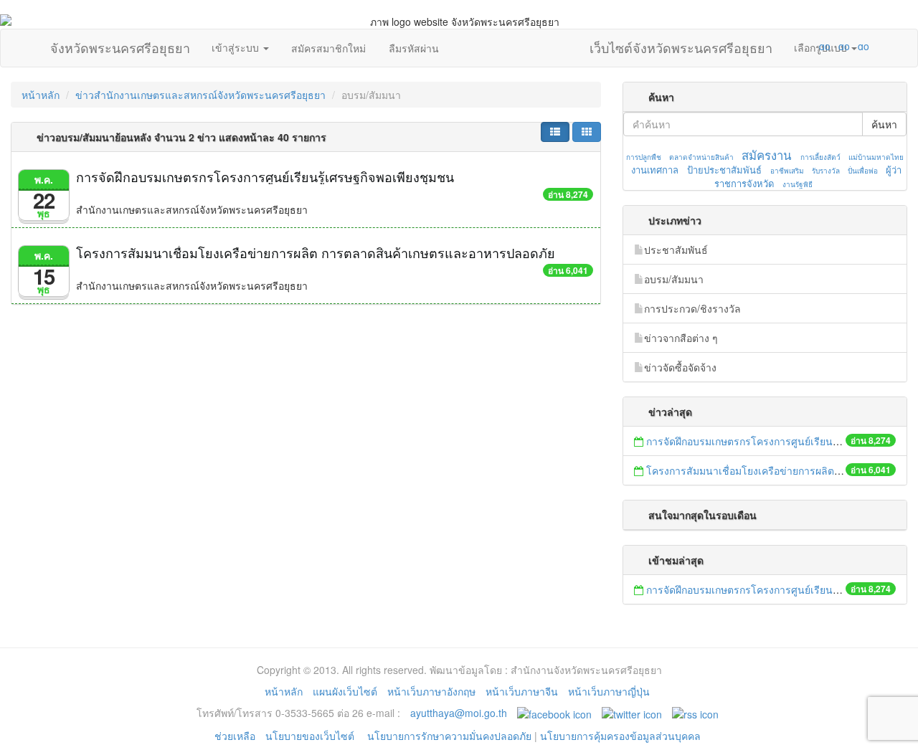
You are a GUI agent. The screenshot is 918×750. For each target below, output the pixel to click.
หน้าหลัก (41, 94)
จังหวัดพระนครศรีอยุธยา (120, 44)
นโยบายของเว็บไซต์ (311, 735)
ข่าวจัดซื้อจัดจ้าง (680, 367)
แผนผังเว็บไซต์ (345, 691)
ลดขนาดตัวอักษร (782, 45)
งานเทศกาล (654, 169)
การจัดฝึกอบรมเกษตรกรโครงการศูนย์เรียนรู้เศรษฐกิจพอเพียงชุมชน (265, 176)
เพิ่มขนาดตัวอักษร (811, 45)
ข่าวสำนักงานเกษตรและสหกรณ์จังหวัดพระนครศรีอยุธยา (200, 94)
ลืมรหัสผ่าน (414, 48)
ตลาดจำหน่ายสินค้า (701, 157)
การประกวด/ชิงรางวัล (692, 308)
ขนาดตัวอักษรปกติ (796, 45)
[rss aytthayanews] (695, 713)
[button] (555, 132)
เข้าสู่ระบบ (237, 47)
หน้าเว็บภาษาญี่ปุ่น (609, 691)
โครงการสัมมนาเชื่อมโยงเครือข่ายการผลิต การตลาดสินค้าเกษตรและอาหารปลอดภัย (315, 252)
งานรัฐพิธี (797, 184)
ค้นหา (884, 124)
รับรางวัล (826, 171)
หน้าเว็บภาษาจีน (522, 691)
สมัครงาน (766, 154)
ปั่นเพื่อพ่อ (863, 171)
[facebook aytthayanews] (554, 713)
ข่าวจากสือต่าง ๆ (681, 338)
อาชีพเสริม (787, 171)
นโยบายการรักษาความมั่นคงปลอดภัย (449, 735)
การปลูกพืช (643, 157)
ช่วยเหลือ (234, 735)
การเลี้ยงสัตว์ (820, 157)
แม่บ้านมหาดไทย (876, 157)
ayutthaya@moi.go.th (458, 713)
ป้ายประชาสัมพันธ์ (724, 169)
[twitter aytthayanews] (632, 713)
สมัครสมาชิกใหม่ (328, 48)
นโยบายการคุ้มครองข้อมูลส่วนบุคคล (620, 735)
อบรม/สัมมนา (674, 279)
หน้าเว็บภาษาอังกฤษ (431, 691)
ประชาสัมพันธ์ (676, 249)
